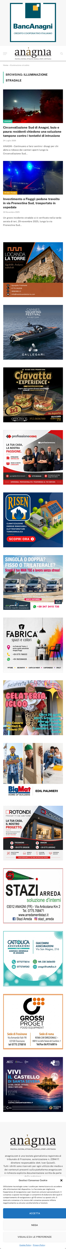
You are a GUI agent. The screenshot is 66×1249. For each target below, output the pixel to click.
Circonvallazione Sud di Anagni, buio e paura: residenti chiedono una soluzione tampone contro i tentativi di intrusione (32, 132)
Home (5, 65)
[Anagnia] (33, 53)
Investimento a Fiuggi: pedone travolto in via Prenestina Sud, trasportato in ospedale (31, 203)
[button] (61, 1180)
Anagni (7, 121)
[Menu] (5, 53)
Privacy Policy (39, 1245)
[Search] (61, 53)
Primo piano (10, 193)
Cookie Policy (25, 1245)
